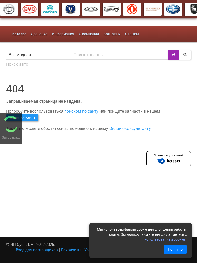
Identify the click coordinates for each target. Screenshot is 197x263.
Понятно (175, 249)
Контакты (112, 34)
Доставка (39, 34)
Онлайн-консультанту (130, 128)
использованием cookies (165, 239)
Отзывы (132, 34)
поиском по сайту (81, 111)
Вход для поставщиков (37, 250)
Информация (63, 34)
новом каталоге (22, 118)
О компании (89, 34)
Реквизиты (71, 250)
